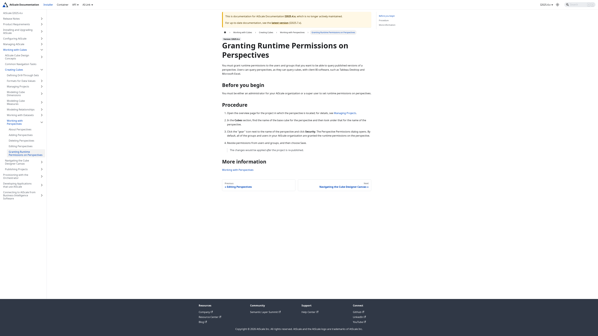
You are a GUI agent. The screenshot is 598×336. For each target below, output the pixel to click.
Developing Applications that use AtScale (17, 185)
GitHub (357, 312)
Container (63, 4)
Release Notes (11, 18)
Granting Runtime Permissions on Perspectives (26, 153)
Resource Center (208, 317)
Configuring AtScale (14, 38)
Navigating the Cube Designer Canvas (17, 162)
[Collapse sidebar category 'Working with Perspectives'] (41, 122)
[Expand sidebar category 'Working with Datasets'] (41, 115)
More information (387, 24)
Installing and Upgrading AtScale (18, 31)
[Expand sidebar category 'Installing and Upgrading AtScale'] (41, 31)
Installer (48, 4)
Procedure (384, 20)
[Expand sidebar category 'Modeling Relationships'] (41, 109)
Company (204, 312)
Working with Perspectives (15, 122)
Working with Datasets (20, 115)
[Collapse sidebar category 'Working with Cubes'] (41, 49)
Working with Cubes (15, 49)
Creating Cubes (14, 69)
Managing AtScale (13, 44)
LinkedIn (358, 317)
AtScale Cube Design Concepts (17, 57)
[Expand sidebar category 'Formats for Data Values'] (41, 80)
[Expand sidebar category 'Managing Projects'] (41, 86)
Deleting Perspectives (21, 140)
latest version (280, 23)
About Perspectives (20, 129)
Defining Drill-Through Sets (23, 75)
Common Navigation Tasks (20, 64)
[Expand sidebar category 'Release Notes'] (41, 18)
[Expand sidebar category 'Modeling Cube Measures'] (41, 102)
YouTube (358, 322)
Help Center (308, 312)
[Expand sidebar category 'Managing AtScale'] (41, 44)
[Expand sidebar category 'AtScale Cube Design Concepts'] (41, 57)
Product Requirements (16, 24)
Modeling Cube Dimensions (16, 93)
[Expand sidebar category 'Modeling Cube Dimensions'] (41, 94)
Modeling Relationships (21, 109)
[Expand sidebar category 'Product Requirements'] (41, 24)
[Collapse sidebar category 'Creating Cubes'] (41, 69)
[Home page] (225, 32)
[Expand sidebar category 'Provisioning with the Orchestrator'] (41, 176)
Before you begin (387, 15)
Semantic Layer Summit (264, 312)
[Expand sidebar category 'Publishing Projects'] (41, 169)
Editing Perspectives (21, 146)
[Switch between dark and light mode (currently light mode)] (557, 4)
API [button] (74, 4)
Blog (201, 322)
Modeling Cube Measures (16, 102)
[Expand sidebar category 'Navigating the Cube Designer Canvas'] (41, 162)
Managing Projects (18, 86)
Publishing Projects (16, 169)
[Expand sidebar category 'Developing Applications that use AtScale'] (41, 185)
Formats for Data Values (21, 81)
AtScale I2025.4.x (13, 13)
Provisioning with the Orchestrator (15, 176)
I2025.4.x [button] (545, 4)
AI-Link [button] (86, 4)
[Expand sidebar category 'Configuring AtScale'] (41, 38)
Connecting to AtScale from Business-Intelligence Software (19, 195)
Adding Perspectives (21, 135)
